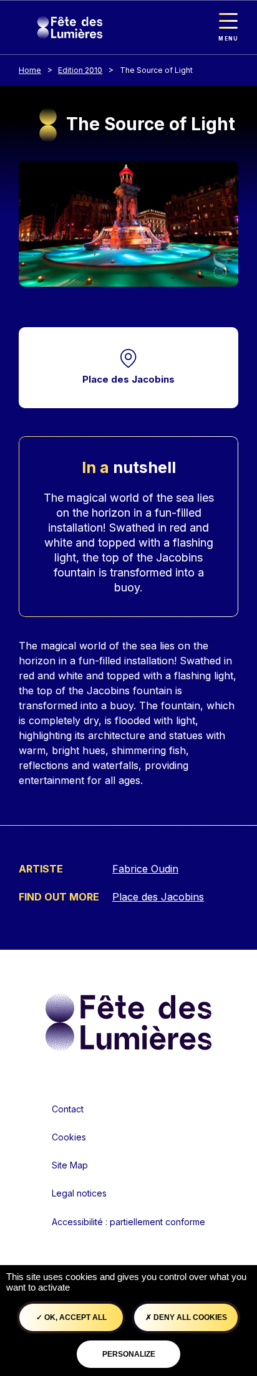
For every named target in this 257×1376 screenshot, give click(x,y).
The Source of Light (156, 70)
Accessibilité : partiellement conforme (128, 1221)
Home (30, 70)
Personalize (128, 1354)
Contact (68, 1109)
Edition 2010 (80, 70)
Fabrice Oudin (145, 868)
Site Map (70, 1165)
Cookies (69, 1137)
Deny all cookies (189, 1317)
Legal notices (79, 1193)
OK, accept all (74, 1317)
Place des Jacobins (128, 379)
